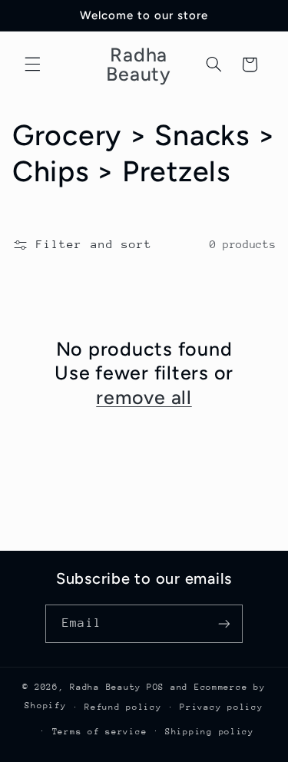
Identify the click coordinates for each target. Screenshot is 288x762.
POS (155, 687)
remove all (144, 397)
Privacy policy (221, 707)
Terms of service (99, 732)
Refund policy (123, 707)
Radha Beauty (105, 687)
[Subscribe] (223, 623)
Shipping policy (209, 732)
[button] (32, 64)
